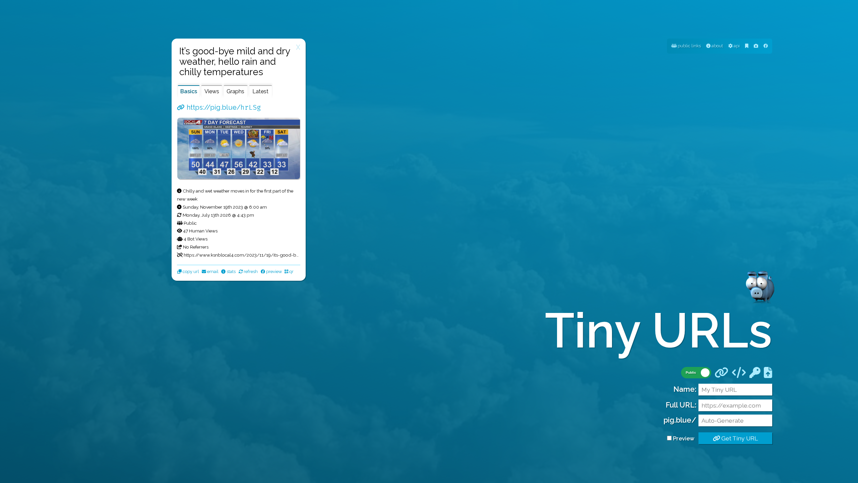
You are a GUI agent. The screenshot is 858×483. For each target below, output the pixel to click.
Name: (684, 389)
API (736, 46)
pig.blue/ (680, 420)
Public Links (689, 46)
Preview (683, 438)
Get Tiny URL (739, 438)
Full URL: (681, 404)
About (717, 46)
